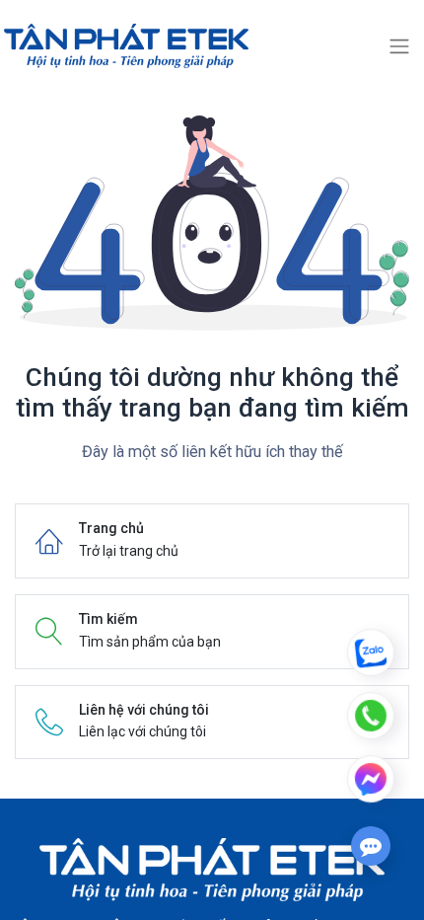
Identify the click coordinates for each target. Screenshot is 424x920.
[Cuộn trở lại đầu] (370, 564)
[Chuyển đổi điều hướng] (399, 46)
